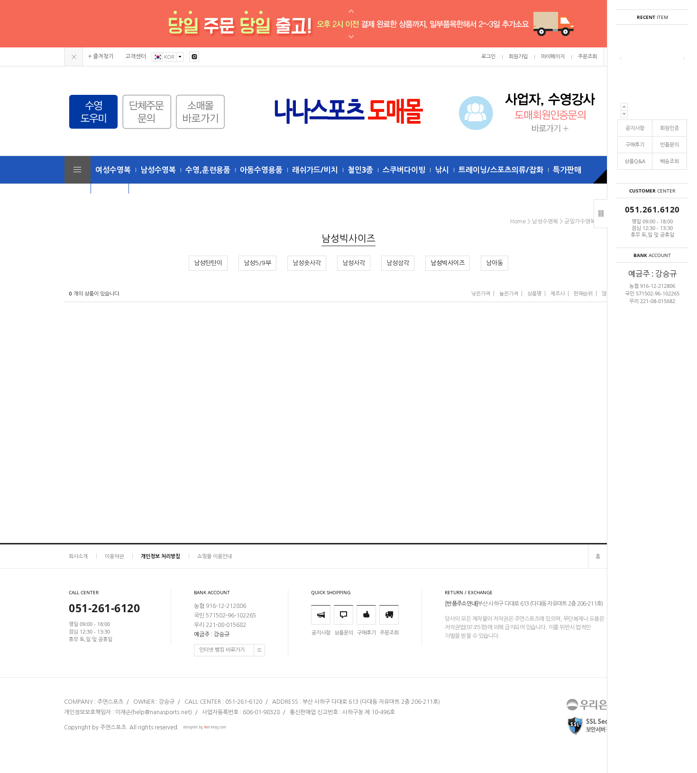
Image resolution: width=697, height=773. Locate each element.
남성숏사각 (307, 263)
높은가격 (508, 293)
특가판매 (567, 170)
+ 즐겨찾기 (101, 56)
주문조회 (587, 56)
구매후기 (634, 144)
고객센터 (135, 56)
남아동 (494, 263)
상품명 (534, 293)
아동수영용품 (261, 170)
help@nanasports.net (161, 712)
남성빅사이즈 (448, 263)
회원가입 (518, 56)
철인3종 (360, 170)
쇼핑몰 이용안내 (214, 556)
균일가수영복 (580, 221)
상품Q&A (634, 161)
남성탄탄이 (208, 263)
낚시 (442, 170)
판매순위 (583, 293)
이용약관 (114, 556)
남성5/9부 (257, 263)
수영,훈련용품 (207, 170)
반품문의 (669, 144)
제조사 (557, 293)
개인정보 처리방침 (160, 556)
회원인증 (669, 127)
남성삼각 (397, 263)
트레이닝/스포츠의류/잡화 (501, 170)
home (518, 221)
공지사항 (634, 127)
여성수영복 (113, 170)
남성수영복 (158, 170)
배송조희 (669, 161)
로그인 (488, 56)
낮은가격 (480, 293)
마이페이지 (553, 56)
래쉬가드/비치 (315, 170)
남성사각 (353, 263)
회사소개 (78, 556)
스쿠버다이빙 (404, 170)
